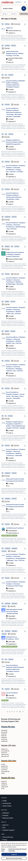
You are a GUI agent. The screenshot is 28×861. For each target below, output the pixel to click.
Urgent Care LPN (5, 754)
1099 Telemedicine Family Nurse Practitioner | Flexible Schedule (14, 611)
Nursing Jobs (6, 803)
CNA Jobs (12, 760)
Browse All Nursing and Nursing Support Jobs (10, 720)
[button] (14, 9)
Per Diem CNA (4, 767)
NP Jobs (11, 777)
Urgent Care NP (4, 786)
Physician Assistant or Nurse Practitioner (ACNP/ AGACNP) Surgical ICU (14, 142)
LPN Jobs (11, 745)
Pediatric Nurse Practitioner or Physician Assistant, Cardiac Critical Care (15, 254)
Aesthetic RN (4, 730)
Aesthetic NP (4, 784)
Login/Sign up (18, 2)
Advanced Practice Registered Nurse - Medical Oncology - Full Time (14, 53)
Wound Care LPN (5, 756)
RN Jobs (11, 726)
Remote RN (3, 735)
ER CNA (3, 773)
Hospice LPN (4, 752)
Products (5, 815)
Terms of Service (7, 837)
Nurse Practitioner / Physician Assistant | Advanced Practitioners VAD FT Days (15, 584)
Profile (4, 801)
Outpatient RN (4, 741)
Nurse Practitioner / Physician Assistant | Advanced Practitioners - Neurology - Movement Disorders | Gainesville (14, 112)
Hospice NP (3, 781)
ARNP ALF (9, 28)
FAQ (3, 827)
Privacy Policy (3, 850)
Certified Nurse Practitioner (15, 528)
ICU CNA (3, 764)
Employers (5, 813)
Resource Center (7, 818)
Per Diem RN (4, 739)
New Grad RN (4, 732)
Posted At (14, 14)
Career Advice (6, 806)
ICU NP (2, 788)
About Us (5, 825)
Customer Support (8, 830)
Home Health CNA (5, 771)
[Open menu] (25, 2)
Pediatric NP (4, 783)
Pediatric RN (4, 737)
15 (20, 711)
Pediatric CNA (4, 766)
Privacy (4, 840)
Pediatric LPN (4, 749)
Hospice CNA (4, 769)
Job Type (5, 14)
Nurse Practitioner (12, 693)
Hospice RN (3, 733)
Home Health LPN (5, 750)
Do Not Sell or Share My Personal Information (17, 850)
